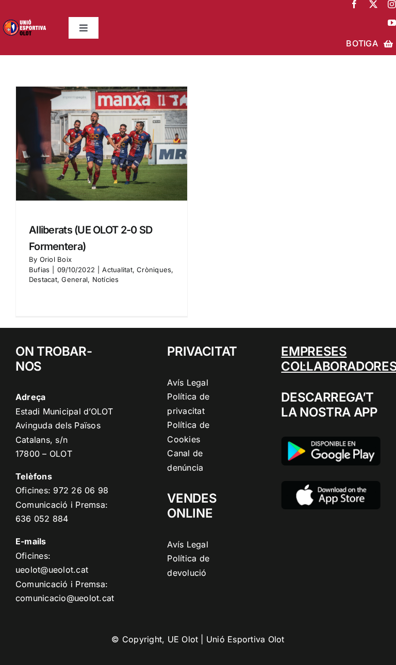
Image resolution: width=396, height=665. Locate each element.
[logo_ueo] (26, 18)
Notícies (105, 279)
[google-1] (331, 441)
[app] (331, 485)
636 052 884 (42, 518)
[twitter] (373, 4)
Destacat (43, 279)
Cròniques (154, 269)
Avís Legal (187, 382)
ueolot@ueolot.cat (51, 569)
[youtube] (392, 23)
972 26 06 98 (80, 490)
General (74, 279)
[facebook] (354, 4)
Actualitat (117, 269)
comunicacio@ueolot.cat (64, 598)
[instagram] (392, 4)
